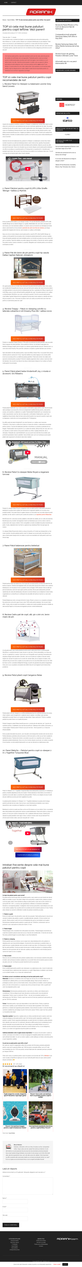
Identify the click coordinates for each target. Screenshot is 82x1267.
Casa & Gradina (14, 1240)
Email (4, 1206)
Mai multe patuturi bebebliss (28, 849)
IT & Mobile (14, 1244)
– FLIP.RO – (67, 134)
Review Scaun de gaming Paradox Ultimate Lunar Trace (66, 55)
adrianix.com (41, 12)
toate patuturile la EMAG (27, 855)
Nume (5, 1198)
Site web (5, 1215)
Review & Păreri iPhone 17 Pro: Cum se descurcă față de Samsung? (66, 27)
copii (38, 64)
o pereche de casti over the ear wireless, (33, 228)
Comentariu (6, 1176)
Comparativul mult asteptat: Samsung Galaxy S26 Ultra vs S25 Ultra (66, 36)
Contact (41, 1246)
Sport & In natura (14, 1242)
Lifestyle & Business (15, 1249)
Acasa (4, 20)
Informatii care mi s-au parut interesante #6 (66, 62)
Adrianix (47, 1055)
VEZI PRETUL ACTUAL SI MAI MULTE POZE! (28, 121)
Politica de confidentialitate (41, 1244)
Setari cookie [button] (56, 1264)
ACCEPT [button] (65, 1264)
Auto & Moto (14, 1248)
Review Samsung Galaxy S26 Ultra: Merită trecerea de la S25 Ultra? (67, 46)
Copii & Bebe (10, 20)
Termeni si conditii (41, 1242)
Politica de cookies (41, 1240)
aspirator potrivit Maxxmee (43, 514)
